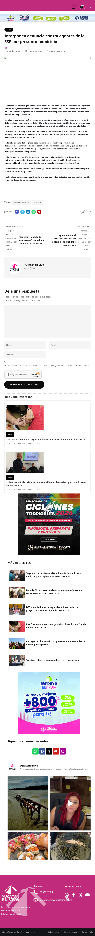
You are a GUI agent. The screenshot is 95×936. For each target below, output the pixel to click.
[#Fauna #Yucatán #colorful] (70, 859)
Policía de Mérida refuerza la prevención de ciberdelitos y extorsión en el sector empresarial (46, 484)
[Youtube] (56, 751)
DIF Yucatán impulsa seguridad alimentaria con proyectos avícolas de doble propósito (52, 609)
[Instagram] (63, 751)
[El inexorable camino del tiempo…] (28, 803)
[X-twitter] (49, 751)
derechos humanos (21, 202)
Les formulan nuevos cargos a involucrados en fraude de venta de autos (45, 439)
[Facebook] (42, 751)
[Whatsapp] (35, 751)
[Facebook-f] (73, 895)
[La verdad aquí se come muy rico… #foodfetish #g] (28, 859)
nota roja (37, 202)
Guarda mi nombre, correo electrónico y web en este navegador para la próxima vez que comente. (47, 365)
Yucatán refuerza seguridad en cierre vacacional (52, 660)
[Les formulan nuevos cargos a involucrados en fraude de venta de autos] (25, 418)
